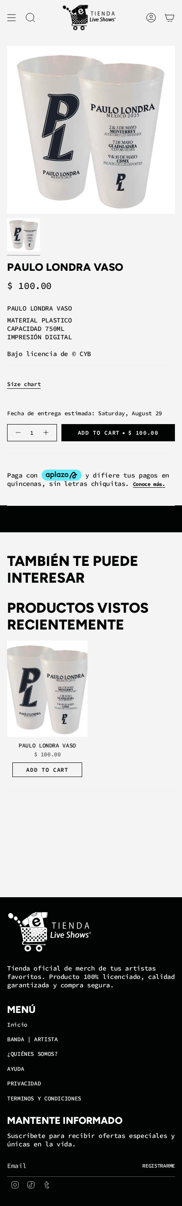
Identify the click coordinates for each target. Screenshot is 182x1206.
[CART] (169, 17)
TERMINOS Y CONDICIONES (44, 1098)
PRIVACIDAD (24, 1083)
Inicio (17, 1024)
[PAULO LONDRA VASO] (47, 689)
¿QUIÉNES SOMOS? (32, 1054)
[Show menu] (11, 17)
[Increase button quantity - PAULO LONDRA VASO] (47, 432)
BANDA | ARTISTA (32, 1039)
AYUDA (15, 1069)
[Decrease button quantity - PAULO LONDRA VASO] (17, 432)
